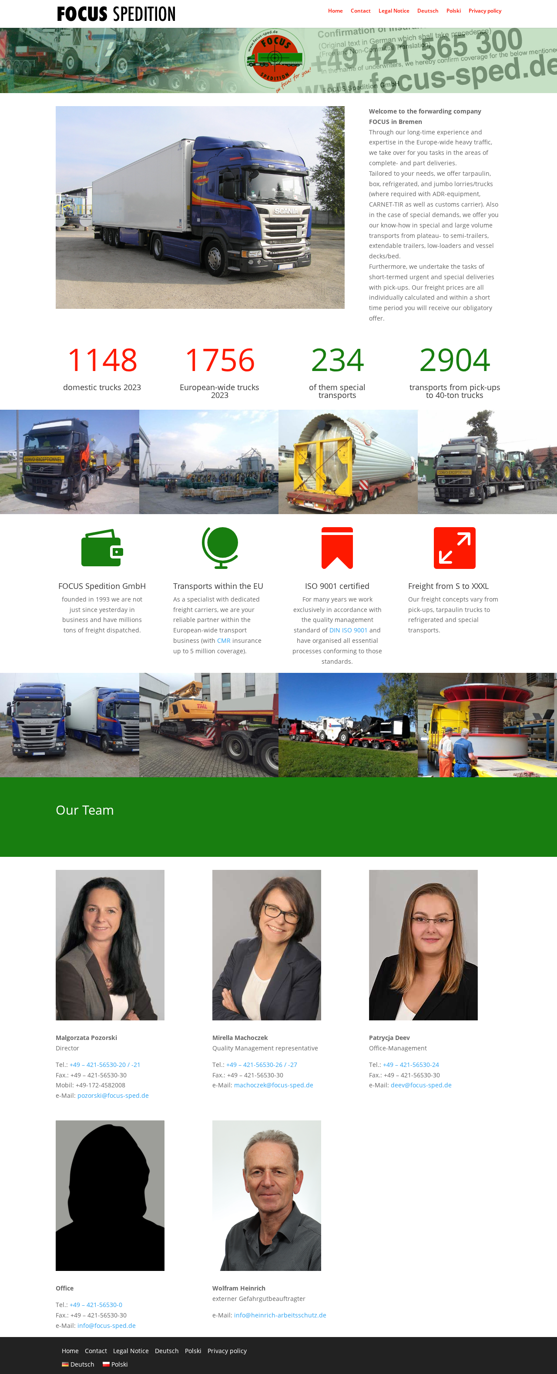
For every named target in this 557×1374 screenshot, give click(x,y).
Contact (361, 12)
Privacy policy (485, 12)
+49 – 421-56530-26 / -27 (261, 1064)
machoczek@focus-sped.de (273, 1085)
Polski (453, 12)
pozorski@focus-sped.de (113, 1095)
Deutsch (428, 12)
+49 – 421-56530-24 (411, 1064)
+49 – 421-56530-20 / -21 (105, 1064)
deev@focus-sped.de (421, 1085)
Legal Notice (394, 12)
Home (335, 12)
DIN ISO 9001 (348, 630)
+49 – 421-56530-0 (96, 1304)
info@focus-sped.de (106, 1325)
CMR (224, 640)
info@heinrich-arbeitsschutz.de (280, 1315)
